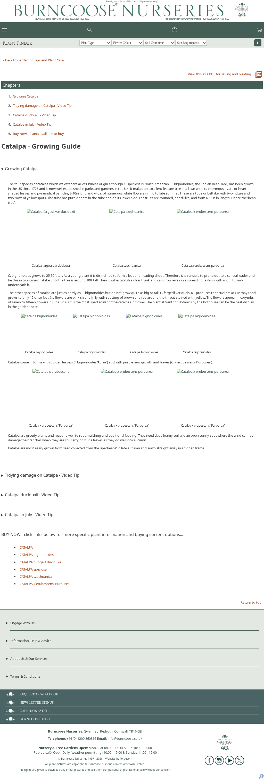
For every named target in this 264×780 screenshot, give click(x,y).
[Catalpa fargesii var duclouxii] (51, 211)
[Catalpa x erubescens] (50, 371)
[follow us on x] (239, 763)
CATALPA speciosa (33, 569)
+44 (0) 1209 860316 (81, 738)
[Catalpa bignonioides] (39, 316)
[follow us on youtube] (229, 763)
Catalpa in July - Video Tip (32, 124)
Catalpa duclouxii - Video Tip (34, 115)
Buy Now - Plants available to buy (38, 133)
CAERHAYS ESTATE (35, 710)
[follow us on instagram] (219, 763)
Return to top (251, 602)
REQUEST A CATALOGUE (39, 694)
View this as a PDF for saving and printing (219, 74)
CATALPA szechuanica (36, 576)
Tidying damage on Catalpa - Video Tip (42, 105)
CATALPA (26, 547)
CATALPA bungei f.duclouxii (40, 562)
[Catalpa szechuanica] (126, 211)
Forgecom (126, 758)
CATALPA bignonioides (37, 554)
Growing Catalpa (25, 96)
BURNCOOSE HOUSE (35, 719)
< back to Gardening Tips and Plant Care (33, 60)
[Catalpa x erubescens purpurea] (203, 211)
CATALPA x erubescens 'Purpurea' (45, 583)
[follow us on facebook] (209, 763)
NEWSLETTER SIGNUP (37, 702)
